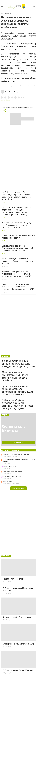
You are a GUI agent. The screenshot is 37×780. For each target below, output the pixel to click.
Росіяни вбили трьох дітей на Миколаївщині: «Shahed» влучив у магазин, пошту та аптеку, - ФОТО (16, 274)
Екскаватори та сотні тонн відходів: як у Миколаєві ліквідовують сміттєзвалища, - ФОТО (17, 225)
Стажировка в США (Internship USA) (18, 644)
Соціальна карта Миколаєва (13, 428)
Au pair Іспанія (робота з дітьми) (17, 617)
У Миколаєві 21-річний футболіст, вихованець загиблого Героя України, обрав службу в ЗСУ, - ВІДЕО (17, 404)
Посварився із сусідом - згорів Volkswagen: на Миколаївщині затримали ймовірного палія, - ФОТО (18, 286)
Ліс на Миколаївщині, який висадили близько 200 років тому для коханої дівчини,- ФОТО (18, 363)
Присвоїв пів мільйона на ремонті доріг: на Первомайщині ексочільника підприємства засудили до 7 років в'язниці (17, 211)
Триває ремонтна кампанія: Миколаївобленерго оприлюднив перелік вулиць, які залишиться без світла (18, 390)
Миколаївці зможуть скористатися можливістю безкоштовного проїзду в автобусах (15, 376)
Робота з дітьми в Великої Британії (18, 670)
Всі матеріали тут (18, 442)
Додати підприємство (18, 488)
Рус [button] (34, 6)
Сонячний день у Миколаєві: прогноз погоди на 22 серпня (18, 236)
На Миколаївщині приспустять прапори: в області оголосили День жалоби (17, 261)
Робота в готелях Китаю (13, 579)
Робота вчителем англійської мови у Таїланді (18, 589)
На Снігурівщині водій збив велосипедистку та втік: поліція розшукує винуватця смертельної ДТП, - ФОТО (16, 196)
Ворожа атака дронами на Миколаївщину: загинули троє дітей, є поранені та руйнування (18, 248)
